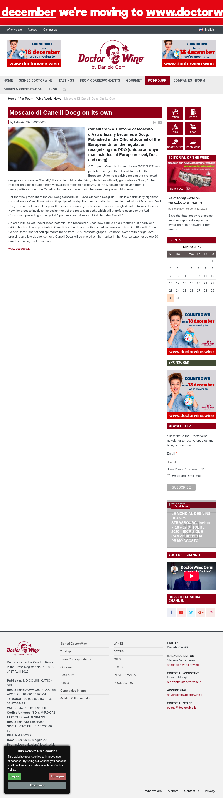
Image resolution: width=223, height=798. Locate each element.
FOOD (118, 667)
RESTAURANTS (125, 675)
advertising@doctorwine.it (185, 694)
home (8, 80)
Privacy (210, 791)
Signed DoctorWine (35, 80)
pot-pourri (26, 98)
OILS (117, 659)
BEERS (119, 651)
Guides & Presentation (22, 89)
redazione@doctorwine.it (184, 682)
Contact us (50, 29)
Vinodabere (181, 506)
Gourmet (134, 80)
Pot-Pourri (157, 80)
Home (12, 98)
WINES (118, 643)
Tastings (66, 80)
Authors (32, 29)
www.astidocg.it (19, 248)
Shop (52, 89)
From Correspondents (100, 80)
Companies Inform (189, 80)
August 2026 (192, 247)
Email (172, 454)
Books (64, 682)
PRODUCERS (123, 682)
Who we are (14, 29)
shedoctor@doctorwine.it (184, 664)
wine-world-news (48, 98)
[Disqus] (84, 332)
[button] (206, 29)
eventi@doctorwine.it (181, 707)
